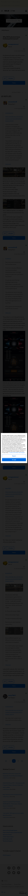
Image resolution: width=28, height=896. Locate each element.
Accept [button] (14, 460)
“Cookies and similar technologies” (17, 452)
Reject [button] (14, 456)
